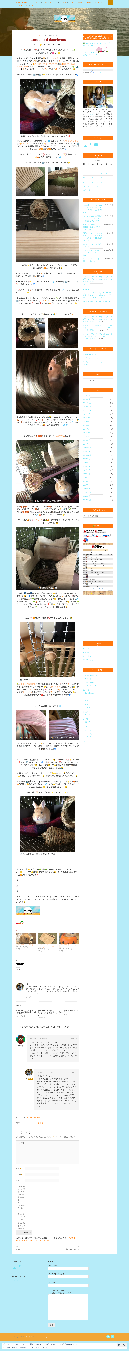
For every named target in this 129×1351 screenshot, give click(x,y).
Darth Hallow (89, 693)
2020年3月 (86, 437)
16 (111, 178)
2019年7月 (86, 466)
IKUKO (20, 1046)
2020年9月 (86, 414)
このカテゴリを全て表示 (98, 588)
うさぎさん (36, 2)
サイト (18, 1180)
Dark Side (47, 2)
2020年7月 (86, 422)
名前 (18, 1168)
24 (84, 187)
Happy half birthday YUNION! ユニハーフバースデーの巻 (92, 227)
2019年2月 (86, 485)
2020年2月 (86, 440)
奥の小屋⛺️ (60, 436)
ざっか (72, 2)
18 (88, 182)
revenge (18, 1249)
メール (19, 1174)
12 (93, 178)
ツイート (15, 1280)
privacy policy (23, 5)
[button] (30, 181)
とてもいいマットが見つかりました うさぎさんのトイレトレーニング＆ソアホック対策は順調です (98, 279)
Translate (98, 72)
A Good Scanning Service (91, 354)
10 (84, 178)
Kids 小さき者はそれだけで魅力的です (97, 301)
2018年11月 (87, 496)
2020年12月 (87, 403)
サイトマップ (99, 2)
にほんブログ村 (88, 53)
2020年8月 (86, 418)
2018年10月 (87, 500)
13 (97, 178)
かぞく (87, 700)
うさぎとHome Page (22, 2)
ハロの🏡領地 (54, 58)
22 (107, 182)
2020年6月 (86, 425)
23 (111, 182)
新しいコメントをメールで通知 (21, 1216)
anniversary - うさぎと (34, 1123)
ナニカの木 (55, 687)
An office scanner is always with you (94, 358)
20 (97, 182)
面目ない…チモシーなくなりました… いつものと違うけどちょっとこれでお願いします (47, 1013)
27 (97, 187)
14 (102, 178)
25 (88, 187)
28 (102, 187)
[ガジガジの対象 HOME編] (26, 938)
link (33, 5)
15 (106, 178)
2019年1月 (86, 489)
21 (102, 182)
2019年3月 (86, 481)
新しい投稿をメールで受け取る (21, 1226)
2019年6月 (86, 470)
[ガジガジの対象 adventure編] (69, 938)
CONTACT (88, 737)
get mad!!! (86, 289)
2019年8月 (86, 463)
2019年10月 (87, 455)
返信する (74, 1038)
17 (84, 182)
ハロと (40, 35)
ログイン (86, 649)
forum (89, 2)
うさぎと (29, 1337)
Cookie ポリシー (43, 1347)
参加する (110, 590)
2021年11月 (87, 395)
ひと (56, 2)
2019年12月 (87, 448)
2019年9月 (86, 459)
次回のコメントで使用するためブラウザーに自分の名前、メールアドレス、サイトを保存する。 (21, 1197)
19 (93, 182)
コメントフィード (89, 656)
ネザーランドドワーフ (93, 686)
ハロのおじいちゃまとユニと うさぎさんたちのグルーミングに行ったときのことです (92, 208)
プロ (84, 285)
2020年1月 (86, 444)
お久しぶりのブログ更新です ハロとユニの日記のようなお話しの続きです (26, 1012)
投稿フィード (88, 652)
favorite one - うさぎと (35, 1117)
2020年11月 (87, 407)
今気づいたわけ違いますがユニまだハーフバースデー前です (92, 252)
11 (88, 178)
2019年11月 (87, 451)
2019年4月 (86, 478)
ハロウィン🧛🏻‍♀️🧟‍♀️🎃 (41, 520)
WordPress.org (88, 660)
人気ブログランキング (90, 55)
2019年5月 (86, 474)
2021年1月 (86, 399)
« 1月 (84, 190)
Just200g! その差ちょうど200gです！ (92, 245)
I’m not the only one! (72, 1249)
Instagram (91, 114)
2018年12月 (87, 493)
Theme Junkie (46, 1337)
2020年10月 (87, 410)
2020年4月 (86, 433)
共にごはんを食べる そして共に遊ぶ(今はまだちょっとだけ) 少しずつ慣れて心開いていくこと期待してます (97, 295)
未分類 (80, 2)
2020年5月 (86, 429)
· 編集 (45, 1038)
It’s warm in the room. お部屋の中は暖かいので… (92, 260)
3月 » (89, 190)
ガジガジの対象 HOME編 (46, 64)
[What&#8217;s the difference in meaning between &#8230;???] (47, 938)
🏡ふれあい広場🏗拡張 (26, 684)
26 (93, 187)
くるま (64, 2)
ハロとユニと (90, 682)
